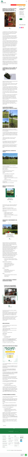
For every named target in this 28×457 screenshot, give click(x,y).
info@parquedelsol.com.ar (8, 390)
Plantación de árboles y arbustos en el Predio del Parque (10, 108)
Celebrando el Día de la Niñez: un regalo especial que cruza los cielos (10, 68)
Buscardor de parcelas (5, 443)
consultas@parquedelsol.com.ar (11, 339)
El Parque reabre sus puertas (9, 394)
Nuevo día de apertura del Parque (10, 345)
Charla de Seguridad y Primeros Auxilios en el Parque (9, 280)
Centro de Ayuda (16, 431)
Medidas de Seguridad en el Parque (8, 186)
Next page (4, 425)
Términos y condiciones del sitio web (18, 450)
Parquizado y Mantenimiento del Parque (10, 220)
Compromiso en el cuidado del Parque (9, 151)
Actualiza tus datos (4, 441)
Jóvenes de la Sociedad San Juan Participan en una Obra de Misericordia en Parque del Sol (9, 9)
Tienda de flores (4, 439)
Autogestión (20, 6)
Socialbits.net (12, 450)
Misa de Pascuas (6, 323)
